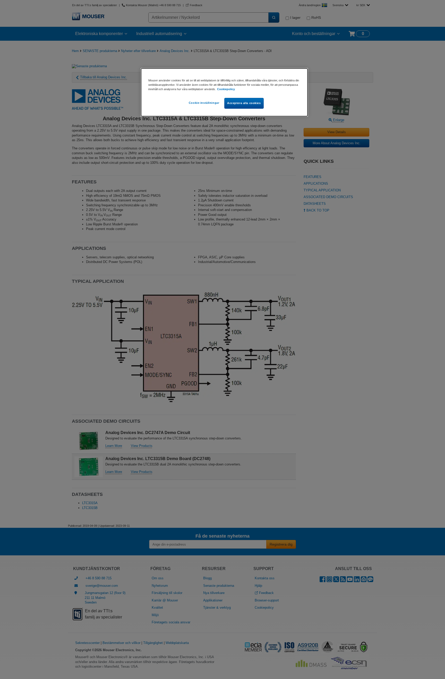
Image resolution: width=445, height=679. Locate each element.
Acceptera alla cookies (244, 103)
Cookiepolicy (226, 89)
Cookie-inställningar (204, 102)
